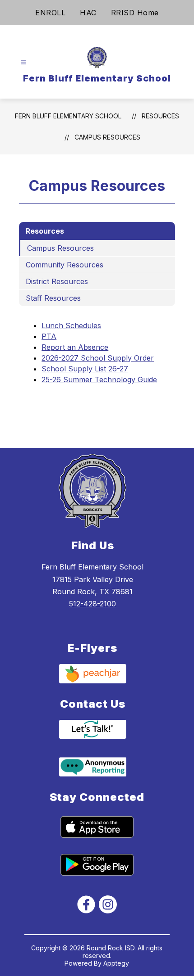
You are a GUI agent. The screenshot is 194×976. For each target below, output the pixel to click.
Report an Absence (75, 347)
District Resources (57, 281)
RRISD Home (135, 12)
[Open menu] (23, 62)
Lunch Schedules (71, 325)
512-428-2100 (92, 603)
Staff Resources (53, 298)
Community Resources (64, 264)
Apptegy (116, 963)
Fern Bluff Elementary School (68, 116)
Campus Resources (107, 137)
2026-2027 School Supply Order (98, 357)
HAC (88, 12)
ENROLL (50, 12)
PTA (49, 336)
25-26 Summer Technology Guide (99, 379)
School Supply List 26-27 (85, 368)
